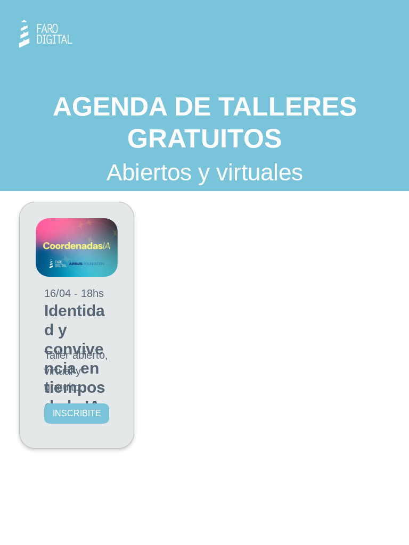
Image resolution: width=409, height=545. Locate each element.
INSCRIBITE (77, 413)
